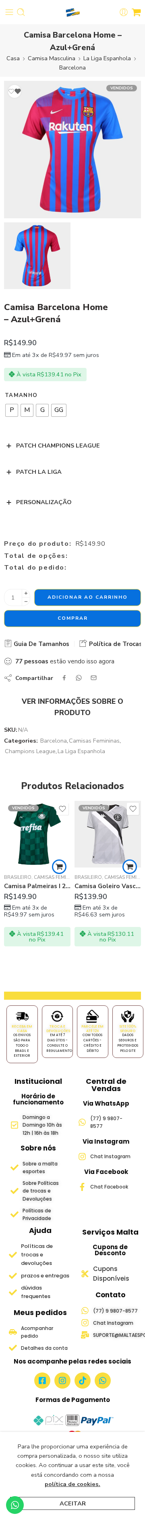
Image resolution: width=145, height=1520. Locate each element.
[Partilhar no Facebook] (64, 678)
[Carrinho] (136, 12)
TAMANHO (21, 395)
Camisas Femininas (94, 741)
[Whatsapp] (103, 1380)
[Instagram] (62, 1380)
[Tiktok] (83, 1380)
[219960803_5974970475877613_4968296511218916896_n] (37, 255)
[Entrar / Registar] (123, 12)
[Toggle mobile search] (21, 12)
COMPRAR (73, 618)
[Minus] (26, 601)
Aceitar (73, 1503)
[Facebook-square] (42, 1380)
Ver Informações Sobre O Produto (72, 707)
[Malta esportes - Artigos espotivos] (73, 12)
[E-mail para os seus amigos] (93, 677)
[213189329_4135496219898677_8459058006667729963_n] (72, 149)
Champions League (30, 751)
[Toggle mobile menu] (9, 12)
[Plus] (26, 593)
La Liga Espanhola (107, 58)
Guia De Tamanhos (40, 644)
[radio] (12, 410)
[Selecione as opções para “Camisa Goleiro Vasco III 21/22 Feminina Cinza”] (59, 866)
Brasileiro (17, 877)
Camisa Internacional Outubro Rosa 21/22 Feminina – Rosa (108, 886)
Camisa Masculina (51, 58)
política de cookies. (72, 1484)
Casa (13, 58)
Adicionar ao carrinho (88, 597)
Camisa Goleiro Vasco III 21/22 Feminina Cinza (37, 886)
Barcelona (72, 67)
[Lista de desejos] (14, 91)
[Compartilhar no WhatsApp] (78, 677)
